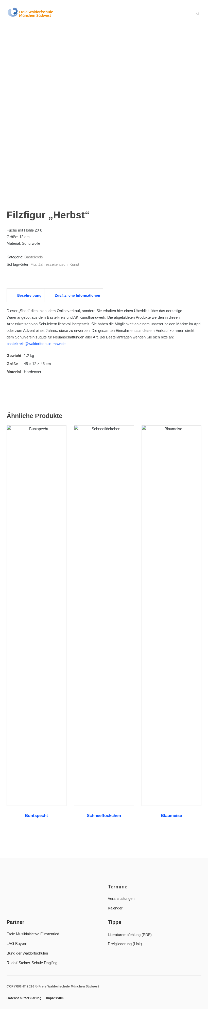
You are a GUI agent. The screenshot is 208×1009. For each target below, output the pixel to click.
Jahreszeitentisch (52, 264)
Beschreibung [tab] (29, 295)
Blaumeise (171, 815)
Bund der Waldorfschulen (27, 953)
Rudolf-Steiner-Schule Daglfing (32, 963)
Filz (33, 264)
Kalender (115, 908)
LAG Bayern (17, 943)
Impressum (55, 998)
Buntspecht (36, 815)
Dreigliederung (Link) (125, 944)
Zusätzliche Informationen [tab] (77, 295)
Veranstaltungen (121, 898)
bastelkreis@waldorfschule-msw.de (36, 343)
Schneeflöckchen (104, 815)
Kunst (74, 264)
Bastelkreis (33, 257)
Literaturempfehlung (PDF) (130, 934)
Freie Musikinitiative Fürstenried (33, 934)
